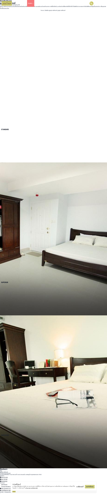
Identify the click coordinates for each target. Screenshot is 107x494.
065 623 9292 (99, 3)
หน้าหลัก (24, 3)
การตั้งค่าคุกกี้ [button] (79, 486)
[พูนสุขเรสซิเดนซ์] (7, 3)
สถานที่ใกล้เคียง (39, 3)
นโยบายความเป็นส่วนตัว (31, 488)
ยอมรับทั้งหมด (89, 486)
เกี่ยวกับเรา (66, 3)
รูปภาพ (59, 3)
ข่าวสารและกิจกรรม (50, 3)
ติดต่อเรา (73, 3)
